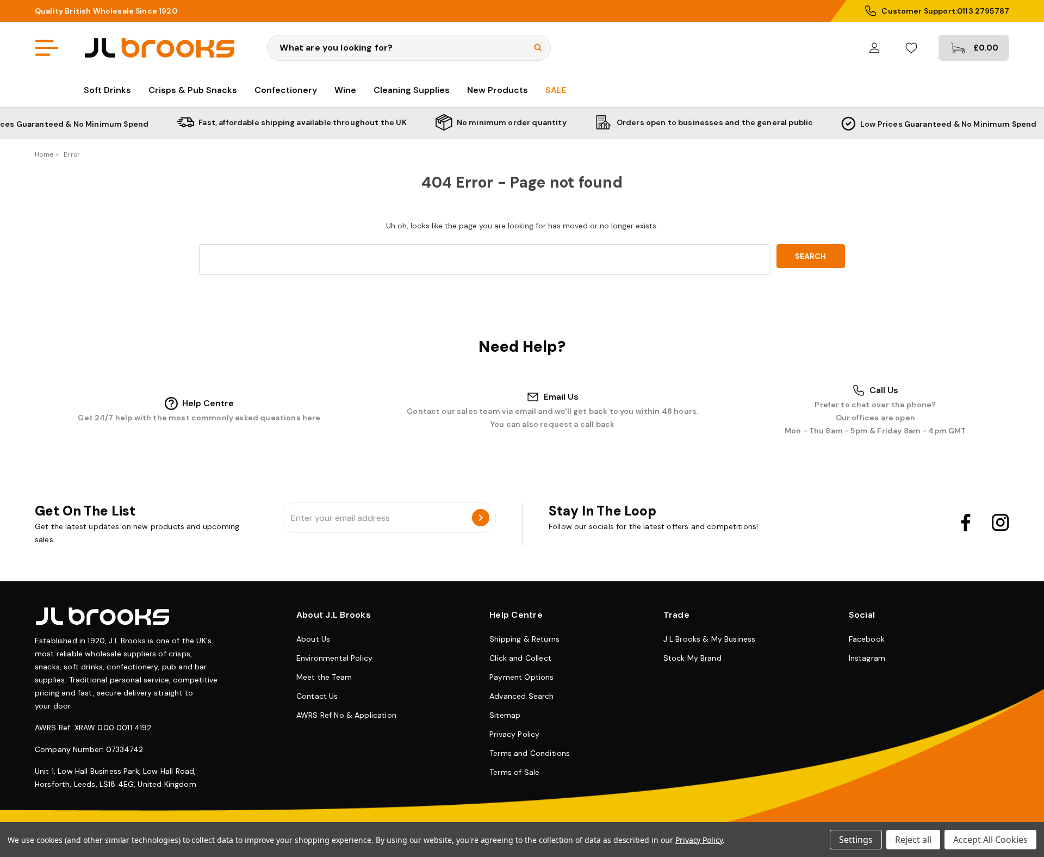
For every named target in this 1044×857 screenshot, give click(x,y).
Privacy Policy (514, 734)
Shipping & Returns (524, 639)
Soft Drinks (107, 90)
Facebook (867, 639)
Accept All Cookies (990, 840)
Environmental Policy (334, 658)
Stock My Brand (692, 658)
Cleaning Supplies (412, 90)
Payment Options (521, 677)
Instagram (867, 658)
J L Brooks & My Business (709, 639)
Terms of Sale (514, 772)
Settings (856, 840)
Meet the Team (324, 677)
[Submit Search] (538, 48)
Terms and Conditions (529, 753)
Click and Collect (520, 658)
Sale (556, 90)
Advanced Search (521, 696)
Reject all (913, 840)
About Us (313, 639)
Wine (345, 90)
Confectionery (285, 90)
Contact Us (317, 696)
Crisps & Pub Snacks (192, 90)
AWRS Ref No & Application (346, 715)
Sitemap (504, 715)
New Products (497, 90)
